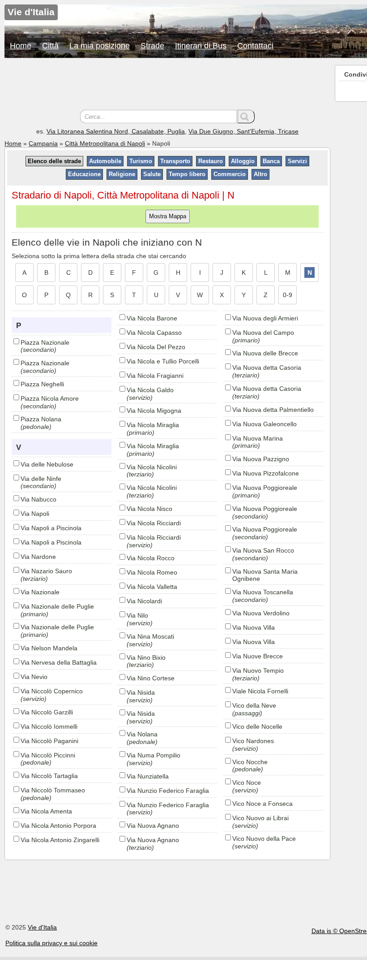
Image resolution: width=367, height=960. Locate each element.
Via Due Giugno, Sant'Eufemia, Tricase (243, 131)
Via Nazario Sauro (46, 571)
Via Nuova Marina (257, 438)
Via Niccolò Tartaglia (49, 775)
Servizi (297, 161)
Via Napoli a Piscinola (51, 528)
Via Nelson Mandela (49, 648)
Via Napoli (35, 513)
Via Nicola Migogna (154, 410)
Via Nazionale (40, 592)
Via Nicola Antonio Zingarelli (60, 839)
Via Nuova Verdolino (261, 613)
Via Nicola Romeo (152, 572)
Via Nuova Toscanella (262, 592)
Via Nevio (34, 676)
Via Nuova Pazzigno (260, 459)
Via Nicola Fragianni (155, 375)
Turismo (140, 161)
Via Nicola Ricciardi (154, 523)
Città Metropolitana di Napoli (105, 143)
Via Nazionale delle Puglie (57, 606)
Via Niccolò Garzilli (47, 712)
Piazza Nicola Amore (50, 398)
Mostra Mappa (167, 216)
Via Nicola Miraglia (153, 424)
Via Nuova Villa (253, 627)
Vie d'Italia (42, 927)
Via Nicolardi (144, 601)
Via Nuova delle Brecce (265, 353)
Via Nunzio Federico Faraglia (168, 790)
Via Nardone (38, 556)
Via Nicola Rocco (151, 558)
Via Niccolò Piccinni (48, 755)
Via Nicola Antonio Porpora (58, 825)
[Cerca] (246, 116)
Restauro (210, 161)
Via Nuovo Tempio (258, 670)
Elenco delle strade (54, 161)
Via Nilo (137, 615)
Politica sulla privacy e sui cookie (51, 943)
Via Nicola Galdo (150, 390)
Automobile (105, 161)
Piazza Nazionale (45, 342)
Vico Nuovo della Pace (264, 838)
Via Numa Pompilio (153, 755)
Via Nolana (142, 734)
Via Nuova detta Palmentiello (273, 409)
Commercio (229, 174)
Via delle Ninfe (41, 478)
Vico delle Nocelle (257, 726)
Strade (152, 45)
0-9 (287, 294)
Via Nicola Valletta (152, 586)
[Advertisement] (167, 85)
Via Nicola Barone (152, 318)
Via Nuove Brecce (257, 656)
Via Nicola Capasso (154, 332)
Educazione (84, 174)
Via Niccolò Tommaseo (53, 790)
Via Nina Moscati (150, 636)
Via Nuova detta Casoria (266, 367)
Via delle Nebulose (47, 464)
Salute (152, 174)
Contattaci (255, 45)
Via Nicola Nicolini (152, 467)
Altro (260, 174)
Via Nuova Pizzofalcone (265, 473)
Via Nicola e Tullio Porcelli (163, 361)
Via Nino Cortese (151, 678)
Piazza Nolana (41, 419)
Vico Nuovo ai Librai (260, 818)
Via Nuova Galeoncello (264, 424)
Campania (43, 143)
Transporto (175, 161)
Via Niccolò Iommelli (49, 726)
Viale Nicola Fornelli (260, 691)
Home (20, 45)
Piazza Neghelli (42, 384)
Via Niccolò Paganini (49, 740)
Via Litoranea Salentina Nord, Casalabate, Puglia (116, 131)
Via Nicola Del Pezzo (156, 346)
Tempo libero (187, 174)
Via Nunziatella (148, 776)
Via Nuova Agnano (153, 825)
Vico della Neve (254, 705)
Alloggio (243, 161)
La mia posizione (99, 45)
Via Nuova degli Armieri (265, 318)
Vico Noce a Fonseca (262, 803)
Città (50, 45)
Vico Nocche (250, 761)
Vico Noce (246, 782)
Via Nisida (141, 692)
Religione (122, 174)
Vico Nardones (253, 740)
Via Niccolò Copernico (52, 691)
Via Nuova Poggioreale (264, 487)
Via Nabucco (38, 499)
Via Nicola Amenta (46, 811)
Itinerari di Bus (200, 45)
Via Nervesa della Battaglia (59, 662)
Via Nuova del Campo (263, 332)
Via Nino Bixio (146, 657)
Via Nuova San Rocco (263, 550)
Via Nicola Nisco (149, 508)
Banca (271, 161)
